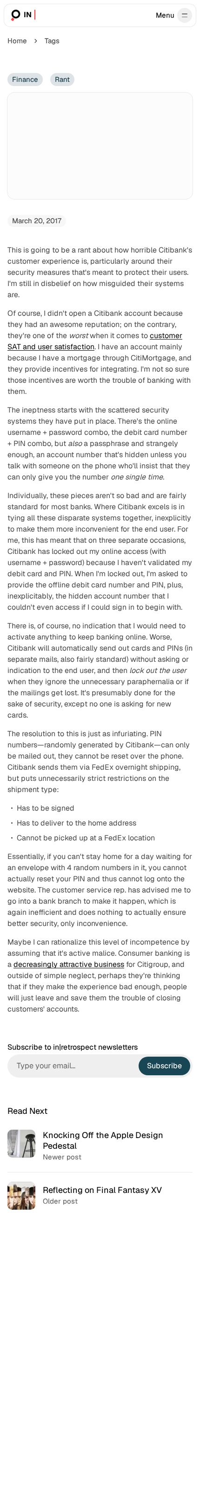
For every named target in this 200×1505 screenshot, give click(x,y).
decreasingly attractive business (68, 964)
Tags (52, 40)
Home (17, 40)
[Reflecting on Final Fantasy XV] (100, 1195)
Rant (62, 79)
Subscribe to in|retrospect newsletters (72, 1047)
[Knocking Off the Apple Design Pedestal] (100, 1146)
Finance (25, 79)
